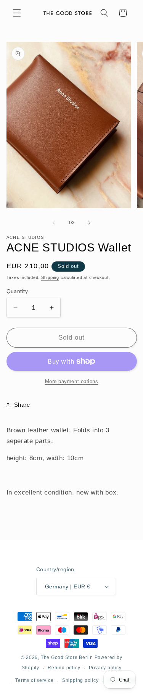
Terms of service (34, 680)
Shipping (50, 277)
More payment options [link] (71, 381)
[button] (17, 13)
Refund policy (64, 667)
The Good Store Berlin (67, 657)
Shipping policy (80, 680)
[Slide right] (89, 222)
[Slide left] (53, 222)
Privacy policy (105, 667)
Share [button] (22, 404)
